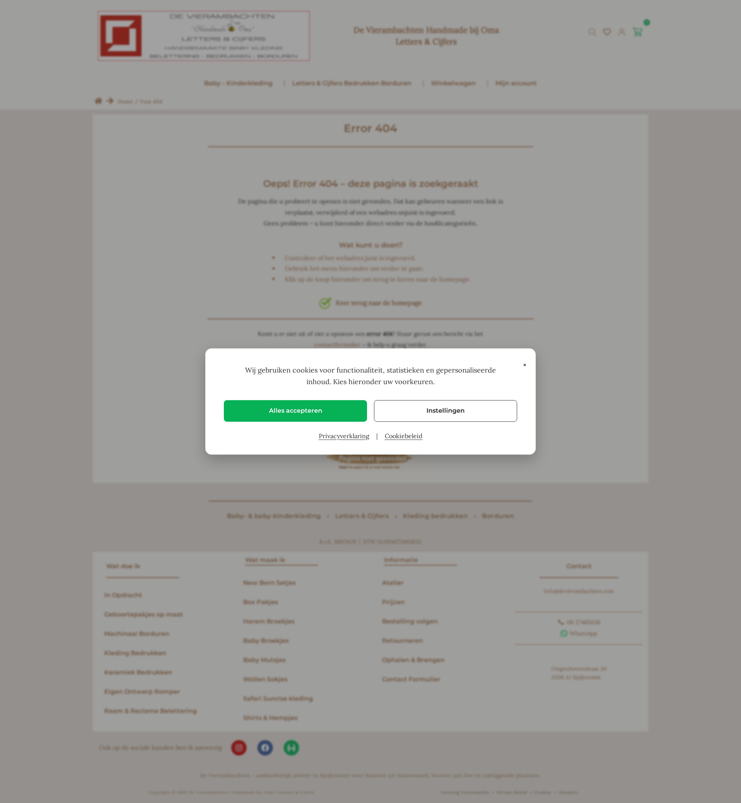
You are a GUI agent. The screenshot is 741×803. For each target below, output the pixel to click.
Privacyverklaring (344, 436)
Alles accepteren (295, 410)
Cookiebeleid (404, 436)
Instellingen (445, 410)
